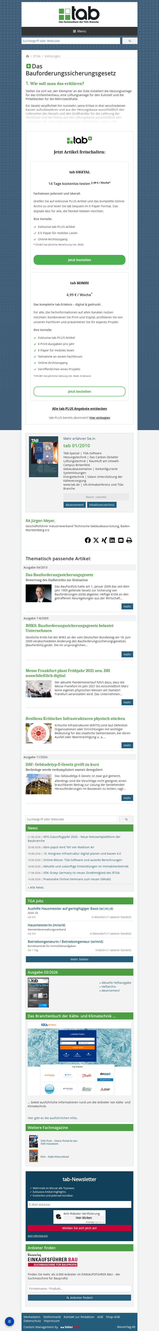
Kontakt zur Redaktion (79, 1317)
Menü (81, 31)
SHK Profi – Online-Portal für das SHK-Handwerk (59, 1142)
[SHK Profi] (35, 1142)
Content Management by (41, 1327)
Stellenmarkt (52, 1317)
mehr (127, 606)
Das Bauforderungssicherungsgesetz (59, 574)
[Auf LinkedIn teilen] (112, 542)
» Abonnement (109, 990)
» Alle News (36, 887)
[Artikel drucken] (129, 540)
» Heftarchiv (107, 986)
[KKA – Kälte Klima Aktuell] (35, 1157)
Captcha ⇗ (95, 1222)
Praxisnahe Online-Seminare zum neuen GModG (69, 879)
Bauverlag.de (126, 1327)
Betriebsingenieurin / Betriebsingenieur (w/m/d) (65, 941)
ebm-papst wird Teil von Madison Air (61, 847)
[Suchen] (129, 41)
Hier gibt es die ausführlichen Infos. (53, 1118)
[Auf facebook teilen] (88, 542)
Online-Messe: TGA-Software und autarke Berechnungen (75, 860)
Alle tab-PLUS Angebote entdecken (79, 409)
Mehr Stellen (79, 959)
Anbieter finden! (81, 1298)
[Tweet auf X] (96, 542)
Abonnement (75, 505)
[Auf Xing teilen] (104, 542)
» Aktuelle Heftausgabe (115, 983)
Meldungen (52, 56)
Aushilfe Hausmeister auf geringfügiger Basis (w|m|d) (70, 908)
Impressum (52, 1321)
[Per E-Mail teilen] (121, 540)
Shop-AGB (113, 1317)
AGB (100, 1317)
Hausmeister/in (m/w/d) (46, 925)
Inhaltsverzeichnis (101, 505)
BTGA (37, 56)
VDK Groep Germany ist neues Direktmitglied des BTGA (74, 873)
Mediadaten (32, 1317)
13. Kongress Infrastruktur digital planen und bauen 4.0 (74, 853)
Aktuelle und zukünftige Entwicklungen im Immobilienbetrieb (78, 866)
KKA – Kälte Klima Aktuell (55, 1156)
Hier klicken (84, 1218)
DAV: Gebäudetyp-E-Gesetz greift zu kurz (62, 764)
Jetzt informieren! (38, 1235)
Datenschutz (32, 1321)
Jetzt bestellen (79, 260)
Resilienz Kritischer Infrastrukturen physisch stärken (75, 718)
